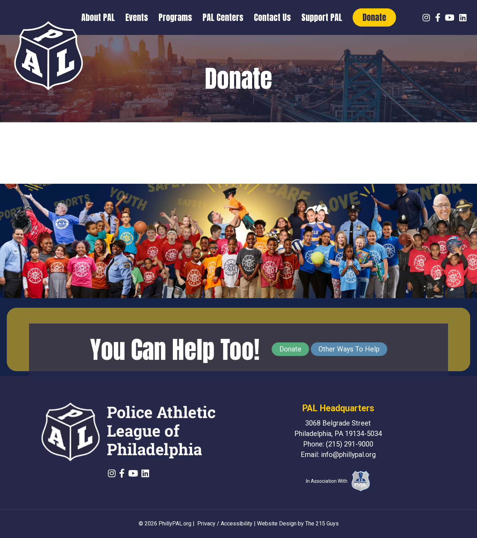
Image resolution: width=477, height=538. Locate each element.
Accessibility (236, 523)
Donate (290, 349)
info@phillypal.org (348, 454)
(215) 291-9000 (349, 444)
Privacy (206, 523)
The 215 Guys (322, 523)
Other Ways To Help (349, 349)
